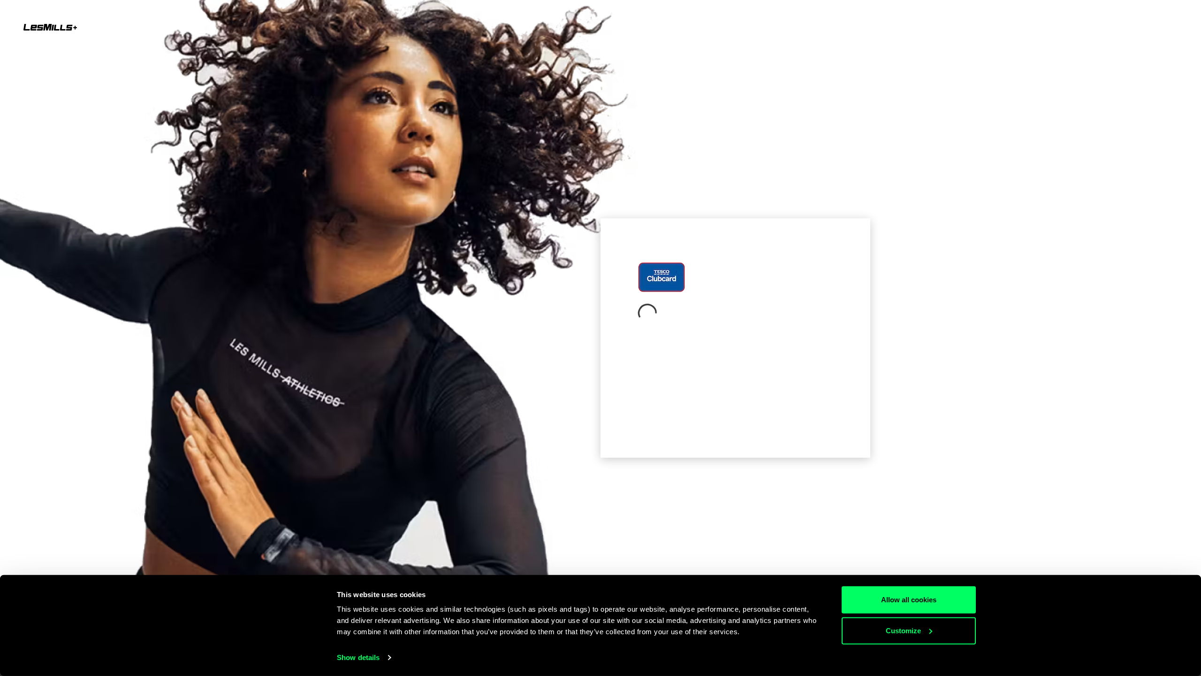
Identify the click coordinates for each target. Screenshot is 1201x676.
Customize (903, 630)
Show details (358, 657)
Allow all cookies (908, 600)
